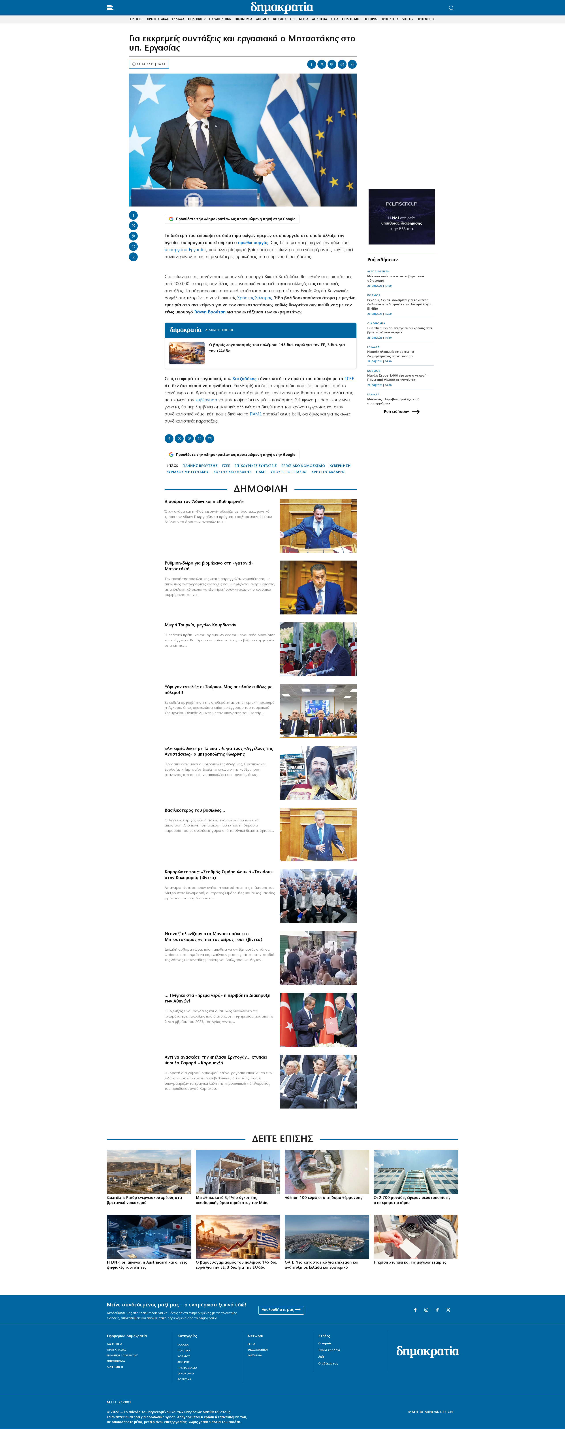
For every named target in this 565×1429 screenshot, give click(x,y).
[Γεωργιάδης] (318, 526)
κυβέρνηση (206, 400)
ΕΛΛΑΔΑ (373, 347)
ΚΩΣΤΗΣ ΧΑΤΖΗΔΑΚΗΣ (232, 472)
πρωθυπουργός (253, 243)
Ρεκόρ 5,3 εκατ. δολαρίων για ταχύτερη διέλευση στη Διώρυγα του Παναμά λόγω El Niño (399, 305)
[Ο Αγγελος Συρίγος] (318, 835)
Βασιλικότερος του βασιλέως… (195, 810)
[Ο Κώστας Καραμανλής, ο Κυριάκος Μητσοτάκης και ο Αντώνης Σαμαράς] (318, 1082)
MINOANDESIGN (439, 1412)
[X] (321, 64)
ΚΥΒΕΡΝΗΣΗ (340, 466)
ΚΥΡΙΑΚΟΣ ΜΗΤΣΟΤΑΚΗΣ (187, 472)
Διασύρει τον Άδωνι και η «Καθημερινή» (204, 502)
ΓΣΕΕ (349, 379)
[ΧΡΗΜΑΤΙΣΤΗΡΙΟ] (416, 1172)
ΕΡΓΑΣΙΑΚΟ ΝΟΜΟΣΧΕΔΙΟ (303, 466)
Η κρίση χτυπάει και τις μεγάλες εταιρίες (410, 1263)
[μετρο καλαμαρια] (318, 896)
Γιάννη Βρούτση (210, 312)
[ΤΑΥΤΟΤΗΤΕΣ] (149, 1237)
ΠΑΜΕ (256, 414)
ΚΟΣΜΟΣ (373, 295)
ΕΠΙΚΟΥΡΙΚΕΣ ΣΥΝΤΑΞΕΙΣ (255, 466)
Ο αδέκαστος (328, 1363)
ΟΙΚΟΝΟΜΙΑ (376, 323)
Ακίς (321, 1357)
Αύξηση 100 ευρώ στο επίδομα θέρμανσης (323, 1198)
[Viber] (332, 64)
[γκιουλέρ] (318, 711)
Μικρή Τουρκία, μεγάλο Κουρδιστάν (200, 625)
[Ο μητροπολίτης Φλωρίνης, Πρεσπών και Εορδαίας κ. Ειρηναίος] (318, 773)
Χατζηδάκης (244, 379)
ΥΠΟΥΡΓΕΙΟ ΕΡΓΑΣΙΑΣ (289, 472)
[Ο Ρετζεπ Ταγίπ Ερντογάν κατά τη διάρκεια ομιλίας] (318, 649)
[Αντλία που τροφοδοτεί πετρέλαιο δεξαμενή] (327, 1172)
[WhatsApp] (342, 64)
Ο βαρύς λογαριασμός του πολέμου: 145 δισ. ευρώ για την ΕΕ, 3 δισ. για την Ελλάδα (277, 348)
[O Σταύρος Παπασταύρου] (318, 587)
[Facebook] (311, 64)
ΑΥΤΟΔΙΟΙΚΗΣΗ (378, 271)
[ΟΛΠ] (327, 1237)
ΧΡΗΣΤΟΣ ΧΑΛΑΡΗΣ (328, 472)
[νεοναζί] (318, 958)
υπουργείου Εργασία (185, 250)
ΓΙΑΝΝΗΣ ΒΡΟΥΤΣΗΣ (200, 466)
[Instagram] (426, 1310)
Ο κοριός (324, 1343)
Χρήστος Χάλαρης (254, 298)
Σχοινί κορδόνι (329, 1350)
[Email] (352, 64)
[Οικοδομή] (238, 1172)
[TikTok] (437, 1310)
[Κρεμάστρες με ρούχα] (416, 1237)
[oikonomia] (238, 1237)
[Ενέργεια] (149, 1172)
